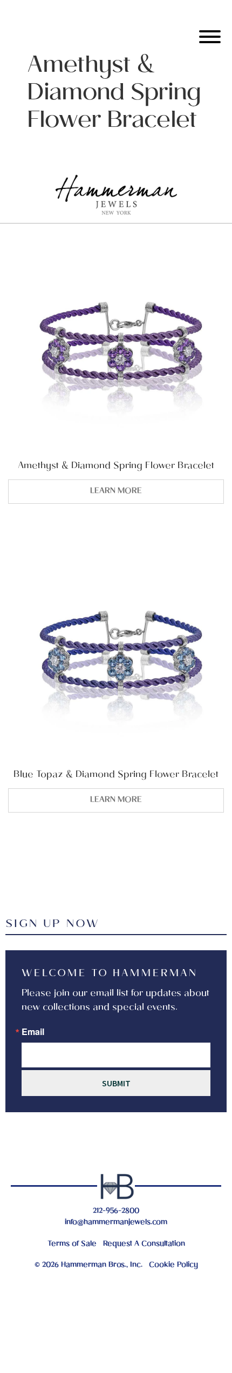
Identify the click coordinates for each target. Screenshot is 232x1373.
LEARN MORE (116, 491)
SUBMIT (116, 1083)
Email (33, 1031)
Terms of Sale (72, 1244)
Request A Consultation (144, 1244)
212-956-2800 (116, 1211)
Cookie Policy (173, 1265)
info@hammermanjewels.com (116, 1222)
